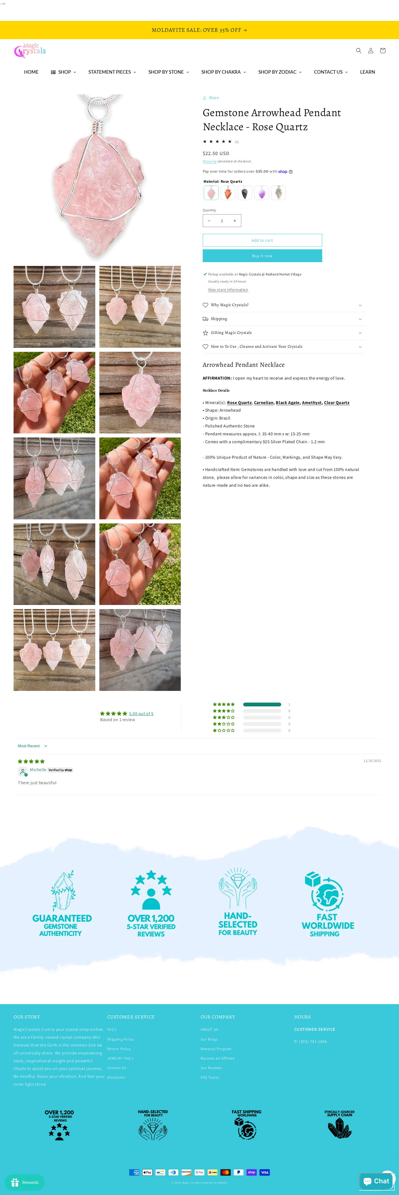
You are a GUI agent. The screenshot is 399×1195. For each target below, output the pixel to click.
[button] (359, 51)
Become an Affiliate (218, 1058)
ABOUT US (209, 1029)
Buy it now (262, 255)
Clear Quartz (336, 402)
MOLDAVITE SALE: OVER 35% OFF (196, 30)
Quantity (209, 210)
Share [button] (214, 97)
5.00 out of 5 (141, 713)
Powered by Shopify (214, 1182)
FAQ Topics (210, 1077)
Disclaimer (116, 1077)
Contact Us (116, 1067)
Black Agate (288, 402)
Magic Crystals (191, 1182)
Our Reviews (211, 1067)
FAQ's (112, 1029)
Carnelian (263, 402)
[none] (211, 192)
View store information (228, 289)
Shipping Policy (120, 1039)
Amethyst (312, 402)
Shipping (210, 161)
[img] (31, 761)
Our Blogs (209, 1039)
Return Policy (119, 1048)
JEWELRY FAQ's (120, 1058)
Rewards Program (216, 1048)
